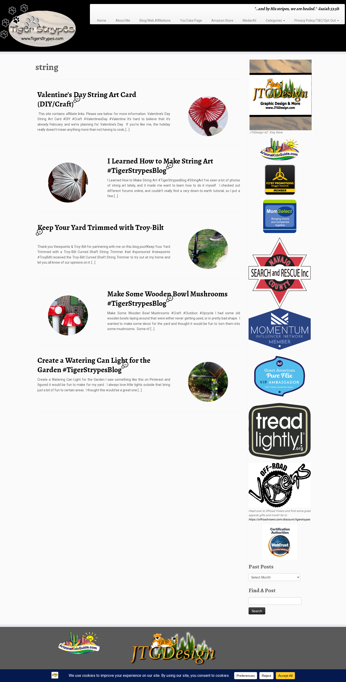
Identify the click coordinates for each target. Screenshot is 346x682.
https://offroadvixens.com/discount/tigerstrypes (279, 519)
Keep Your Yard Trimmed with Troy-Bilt (100, 227)
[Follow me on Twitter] (101, 9)
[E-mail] (98, 9)
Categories (274, 20)
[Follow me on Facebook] (104, 9)
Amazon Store (222, 20)
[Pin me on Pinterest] (116, 9)
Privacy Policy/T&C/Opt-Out (315, 20)
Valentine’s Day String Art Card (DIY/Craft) (86, 99)
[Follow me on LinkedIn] (119, 9)
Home (101, 20)
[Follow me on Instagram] (107, 9)
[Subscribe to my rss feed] (95, 9)
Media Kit (249, 20)
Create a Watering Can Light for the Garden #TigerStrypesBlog (93, 365)
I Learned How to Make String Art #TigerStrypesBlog (160, 166)
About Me (123, 20)
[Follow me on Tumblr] (110, 9)
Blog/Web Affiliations (155, 20)
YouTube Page (191, 20)
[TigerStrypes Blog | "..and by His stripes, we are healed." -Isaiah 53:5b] (40, 26)
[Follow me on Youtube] (113, 9)
